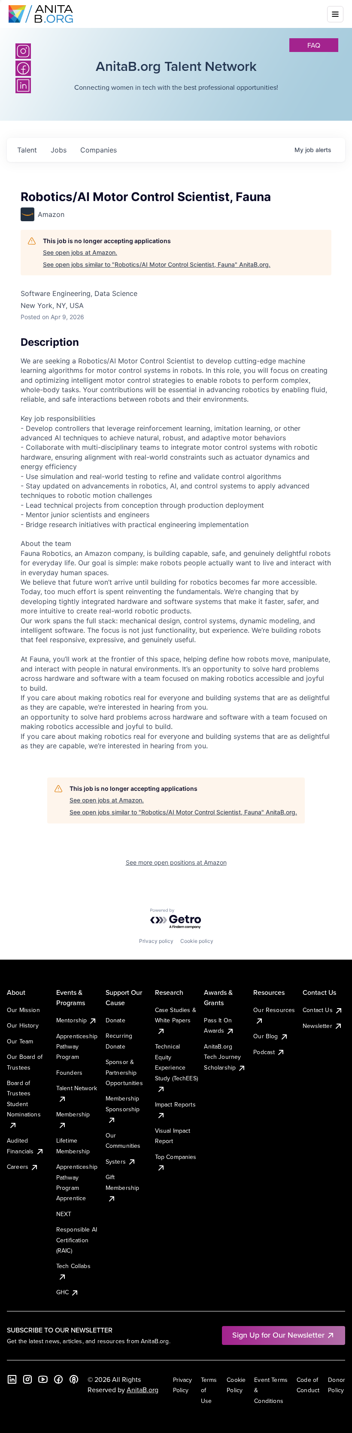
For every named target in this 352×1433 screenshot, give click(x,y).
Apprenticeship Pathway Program (76, 1046)
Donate (115, 1020)
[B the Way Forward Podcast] (74, 1379)
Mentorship (71, 1020)
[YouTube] (43, 1379)
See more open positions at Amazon (176, 862)
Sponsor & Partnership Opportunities (124, 1072)
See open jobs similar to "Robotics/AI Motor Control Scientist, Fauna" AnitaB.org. (156, 264)
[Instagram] (23, 51)
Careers (17, 1166)
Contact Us (318, 1010)
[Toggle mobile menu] (335, 14)
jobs (59, 150)
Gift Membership (123, 1182)
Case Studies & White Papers (175, 1015)
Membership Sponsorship (123, 1103)
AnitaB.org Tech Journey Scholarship (222, 1057)
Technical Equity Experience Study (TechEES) (176, 1062)
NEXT (64, 1214)
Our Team (20, 1041)
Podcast (264, 1052)
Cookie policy (196, 941)
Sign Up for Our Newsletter (278, 1334)
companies (98, 150)
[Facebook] (58, 1379)
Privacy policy (156, 941)
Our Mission (23, 1010)
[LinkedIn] (12, 1379)
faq (313, 45)
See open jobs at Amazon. (80, 252)
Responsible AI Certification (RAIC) (76, 1240)
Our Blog (265, 1036)
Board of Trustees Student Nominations (24, 1099)
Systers (116, 1161)
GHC (62, 1292)
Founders (69, 1072)
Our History (23, 1025)
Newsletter (317, 1025)
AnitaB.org (142, 1389)
